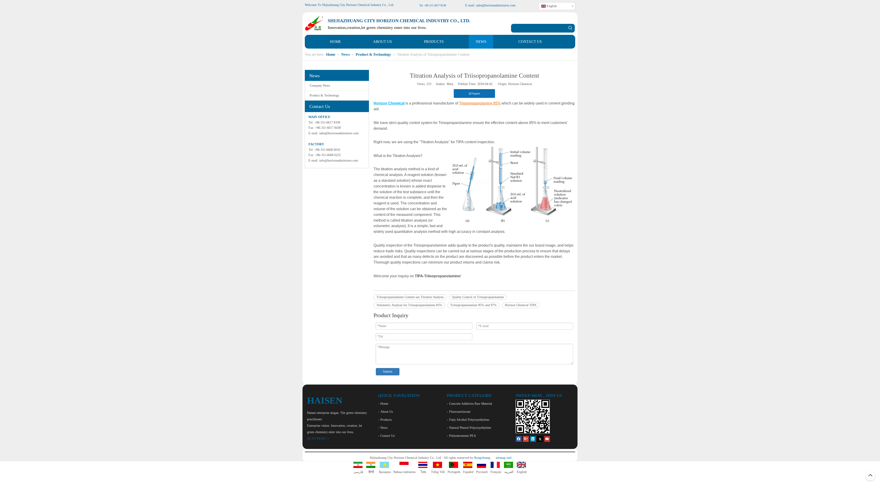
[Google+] (526, 439)
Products (386, 419)
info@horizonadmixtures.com (338, 160)
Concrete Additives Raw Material (470, 403)
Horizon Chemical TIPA (520, 305)
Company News (320, 85)
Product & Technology (324, 95)
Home (384, 403)
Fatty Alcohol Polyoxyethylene (469, 419)
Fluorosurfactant (459, 411)
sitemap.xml (504, 457)
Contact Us (387, 435)
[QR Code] (533, 416)
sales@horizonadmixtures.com (339, 133)
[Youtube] (547, 439)
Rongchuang (482, 457)
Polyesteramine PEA (462, 435)
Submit (387, 371)
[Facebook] (519, 439)
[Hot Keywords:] (570, 28)
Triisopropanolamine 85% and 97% (473, 305)
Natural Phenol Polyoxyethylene (470, 427)
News (384, 427)
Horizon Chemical (520, 84)
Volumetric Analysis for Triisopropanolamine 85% (409, 305)
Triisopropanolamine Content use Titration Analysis (410, 297)
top (870, 475)
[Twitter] (540, 439)
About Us (386, 411)
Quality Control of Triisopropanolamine (478, 297)
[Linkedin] (533, 439)
